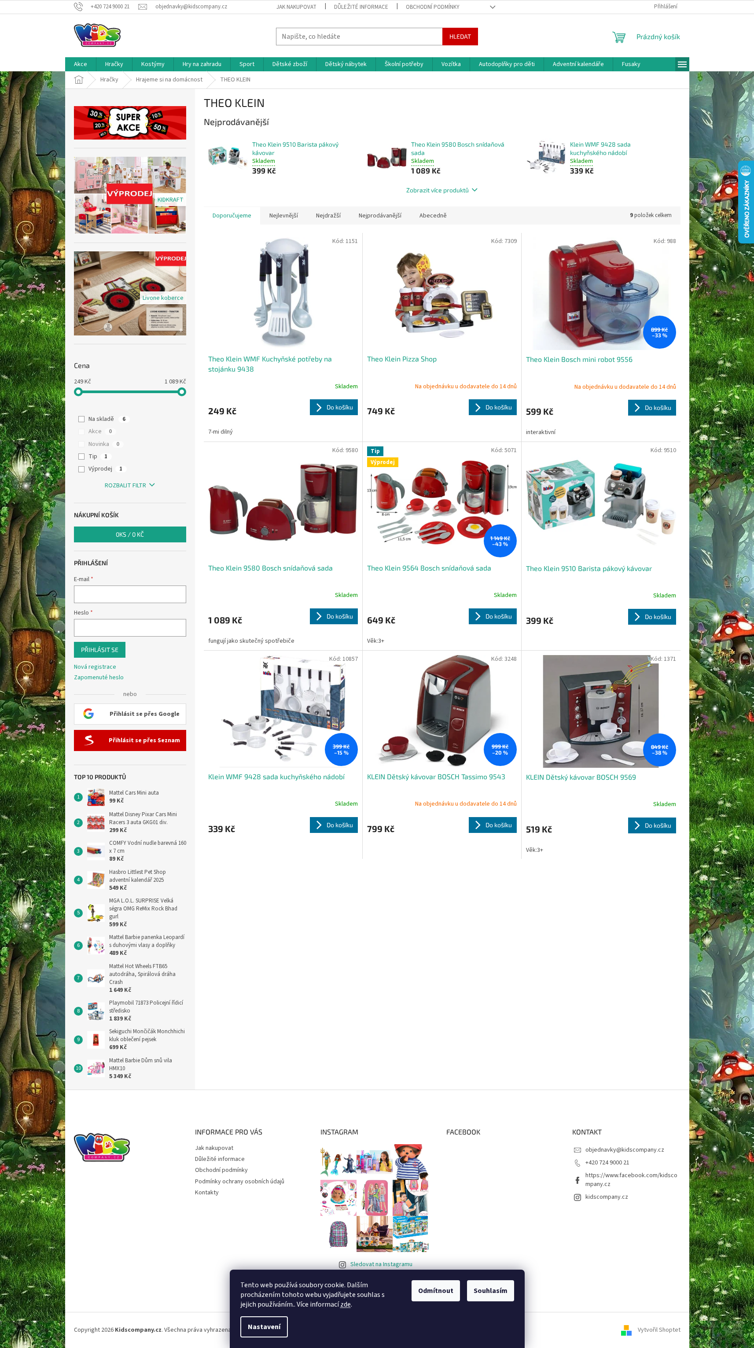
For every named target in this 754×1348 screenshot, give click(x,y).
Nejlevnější (283, 215)
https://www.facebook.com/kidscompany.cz (631, 1179)
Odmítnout (435, 1291)
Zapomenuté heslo (99, 678)
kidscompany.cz (606, 1197)
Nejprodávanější (380, 215)
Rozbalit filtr (125, 485)
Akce (100, 431)
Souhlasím (491, 1291)
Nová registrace (95, 667)
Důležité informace (361, 7)
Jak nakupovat (296, 7)
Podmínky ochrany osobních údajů (239, 1181)
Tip (97, 456)
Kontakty (207, 1192)
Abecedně (433, 215)
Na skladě (106, 419)
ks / (130, 534)
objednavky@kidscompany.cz (624, 1149)
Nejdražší (328, 215)
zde (345, 1304)
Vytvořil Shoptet (659, 1330)
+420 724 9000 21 (607, 1162)
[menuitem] (80, 64)
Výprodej (105, 468)
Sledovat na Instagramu (381, 1264)
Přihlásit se (99, 649)
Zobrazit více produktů (437, 190)
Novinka (103, 444)
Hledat (460, 36)
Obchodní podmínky (433, 7)
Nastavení (264, 1327)
